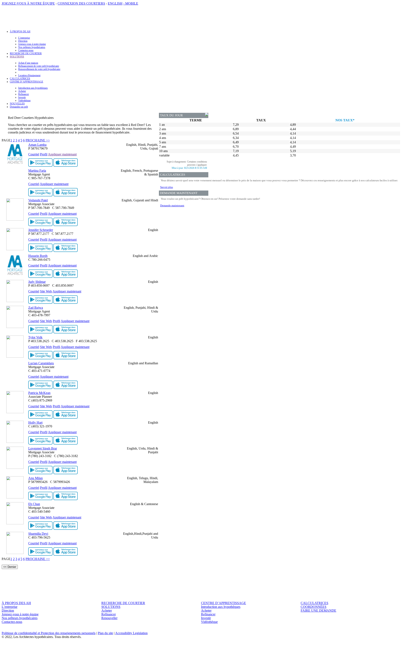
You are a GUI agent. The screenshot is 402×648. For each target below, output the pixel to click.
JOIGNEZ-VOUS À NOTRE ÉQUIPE (28, 3)
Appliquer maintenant (62, 154)
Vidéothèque (24, 100)
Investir (22, 97)
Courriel (33, 154)
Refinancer (23, 94)
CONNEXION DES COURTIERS (81, 3)
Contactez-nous (26, 50)
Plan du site (105, 633)
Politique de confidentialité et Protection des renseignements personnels (48, 633)
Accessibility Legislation (131, 633)
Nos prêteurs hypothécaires (31, 47)
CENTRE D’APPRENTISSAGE (223, 603)
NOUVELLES (17, 103)
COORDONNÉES (313, 607)
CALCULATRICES (20, 78)
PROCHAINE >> (38, 140)
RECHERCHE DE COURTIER (26, 53)
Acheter (22, 91)
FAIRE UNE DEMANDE (318, 610)
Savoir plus (166, 187)
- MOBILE (130, 3)
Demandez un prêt (19, 106)
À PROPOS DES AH (16, 603)
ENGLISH (115, 3)
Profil (43, 154)
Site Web (46, 291)
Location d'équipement (29, 75)
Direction (22, 40)
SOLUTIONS (110, 607)
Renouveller (109, 618)
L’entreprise (24, 37)
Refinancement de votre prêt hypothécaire (38, 66)
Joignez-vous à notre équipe (32, 44)
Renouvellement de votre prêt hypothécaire (39, 69)
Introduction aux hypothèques (33, 87)
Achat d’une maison (28, 62)
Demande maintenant (172, 205)
